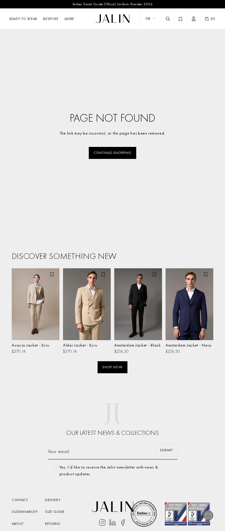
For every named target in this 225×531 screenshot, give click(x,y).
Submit (166, 450)
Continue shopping (112, 152)
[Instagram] (102, 522)
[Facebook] (122, 522)
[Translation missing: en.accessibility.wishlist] (180, 18)
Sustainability (25, 511)
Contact (20, 500)
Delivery (53, 500)
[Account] (193, 18)
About (18, 523)
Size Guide (55, 511)
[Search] (167, 18)
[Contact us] (208, 515)
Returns (52, 523)
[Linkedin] (112, 522)
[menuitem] (69, 18)
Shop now (112, 367)
